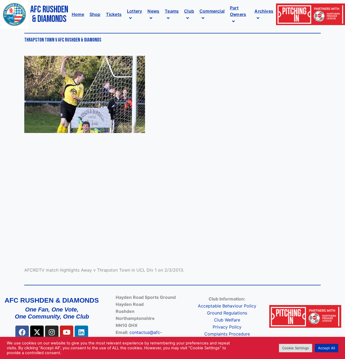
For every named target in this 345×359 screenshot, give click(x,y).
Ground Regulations (227, 313)
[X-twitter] (37, 332)
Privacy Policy (227, 327)
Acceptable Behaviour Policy (227, 306)
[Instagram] (51, 332)
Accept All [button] (326, 348)
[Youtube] (66, 332)
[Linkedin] (81, 332)
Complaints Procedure (227, 334)
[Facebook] (22, 332)
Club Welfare (227, 320)
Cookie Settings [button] (295, 348)
